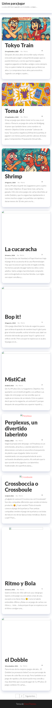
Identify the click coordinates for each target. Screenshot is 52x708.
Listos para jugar (13, 3)
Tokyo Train (19, 45)
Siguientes (30, 696)
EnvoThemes (30, 704)
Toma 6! (14, 110)
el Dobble (16, 659)
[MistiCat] (26, 362)
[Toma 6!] (26, 94)
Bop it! (13, 316)
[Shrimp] (26, 159)
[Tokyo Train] (26, 28)
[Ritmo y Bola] (26, 552)
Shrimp (13, 176)
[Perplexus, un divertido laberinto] (26, 415)
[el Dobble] (26, 636)
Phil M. (26, 51)
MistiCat (15, 379)
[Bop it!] (26, 299)
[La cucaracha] (26, 227)
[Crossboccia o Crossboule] (26, 476)
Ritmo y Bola (20, 583)
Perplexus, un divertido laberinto (21, 428)
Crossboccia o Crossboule (21, 486)
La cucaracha (21, 249)
